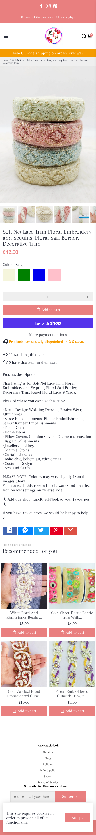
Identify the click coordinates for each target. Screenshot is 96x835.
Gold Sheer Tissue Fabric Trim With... (72, 615)
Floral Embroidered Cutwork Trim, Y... (72, 693)
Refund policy (48, 770)
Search (48, 776)
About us (48, 752)
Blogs (48, 758)
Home (5, 60)
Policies (48, 764)
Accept (77, 817)
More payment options (48, 334)
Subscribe (70, 796)
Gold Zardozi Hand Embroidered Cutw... (24, 693)
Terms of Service (48, 782)
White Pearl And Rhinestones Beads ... (24, 615)
